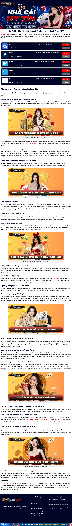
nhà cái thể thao (34, 419)
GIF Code (20, 4)
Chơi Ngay (65, 44)
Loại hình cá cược (29, 1)
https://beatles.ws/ (31, 143)
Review (66, 48)
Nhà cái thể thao (39, 1)
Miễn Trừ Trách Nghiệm (38, 511)
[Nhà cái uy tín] (8, 3)
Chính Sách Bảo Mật (37, 508)
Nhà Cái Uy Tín (5, 506)
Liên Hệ (34, 501)
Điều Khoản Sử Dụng (37, 513)
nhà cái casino (48, 1)
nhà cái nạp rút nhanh (45, 419)
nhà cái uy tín (20, 1)
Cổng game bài (56, 1)
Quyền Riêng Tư (36, 516)
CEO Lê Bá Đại (36, 506)
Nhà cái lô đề (64, 1)
